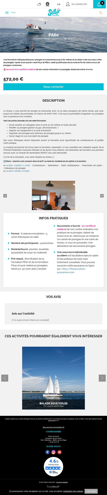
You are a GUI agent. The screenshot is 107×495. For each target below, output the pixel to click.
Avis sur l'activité (23, 313)
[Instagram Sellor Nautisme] (53, 452)
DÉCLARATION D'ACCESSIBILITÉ (53, 427)
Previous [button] (5, 195)
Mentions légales (62, 482)
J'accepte (91, 491)
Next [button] (102, 195)
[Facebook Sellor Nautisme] (47, 452)
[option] (53, 195)
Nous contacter (53, 86)
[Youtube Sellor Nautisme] (59, 452)
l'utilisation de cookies (73, 491)
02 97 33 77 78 (101, 12)
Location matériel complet (17, 171)
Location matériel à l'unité (17, 165)
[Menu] (7, 12)
